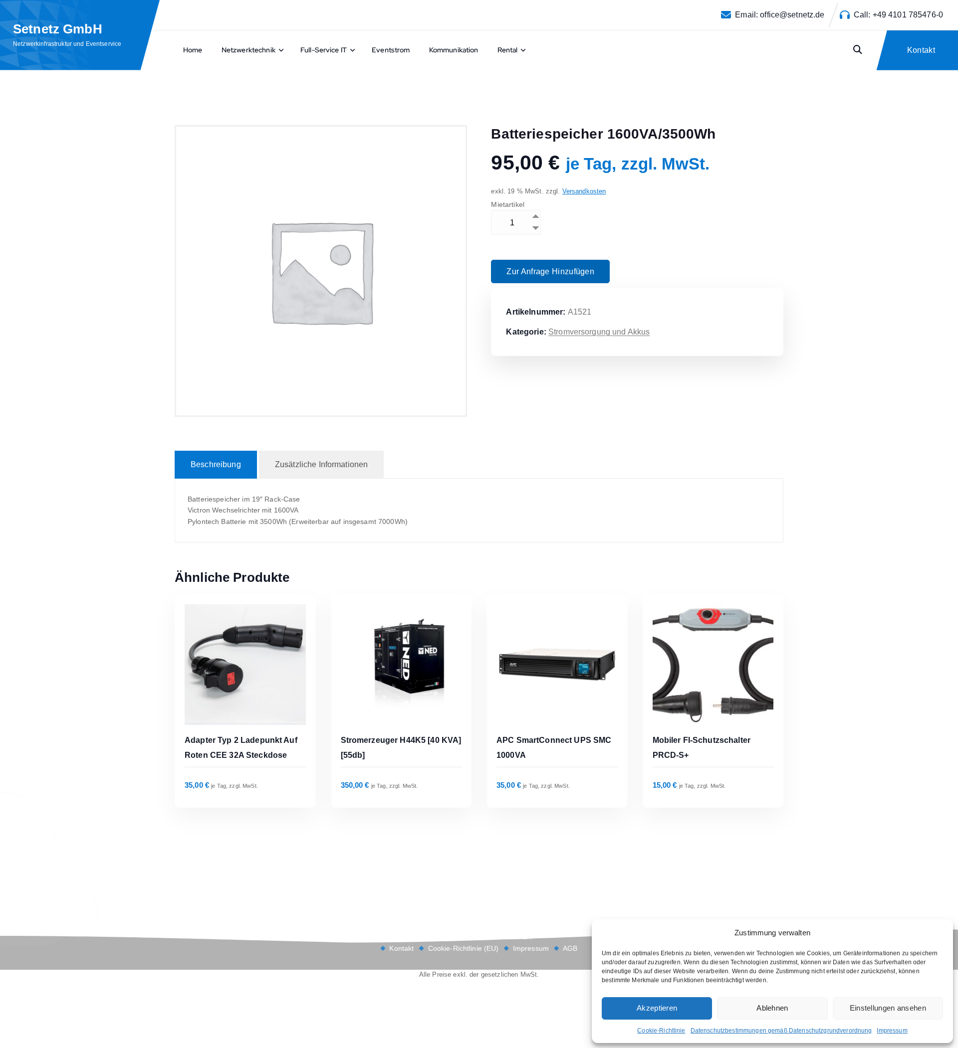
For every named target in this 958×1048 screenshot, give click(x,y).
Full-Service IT (323, 49)
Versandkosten (584, 191)
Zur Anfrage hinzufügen (550, 271)
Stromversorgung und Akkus (599, 332)
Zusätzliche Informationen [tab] (321, 464)
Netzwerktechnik (248, 49)
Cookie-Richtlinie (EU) (463, 948)
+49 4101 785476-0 (908, 14)
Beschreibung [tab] (216, 464)
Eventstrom (391, 49)
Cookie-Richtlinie (661, 1030)
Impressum (892, 1030)
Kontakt (401, 948)
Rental (507, 49)
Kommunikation (454, 49)
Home (193, 49)
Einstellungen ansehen (888, 1008)
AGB (570, 948)
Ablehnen (772, 1008)
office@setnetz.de (792, 14)
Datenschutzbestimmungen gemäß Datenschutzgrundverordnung (781, 1030)
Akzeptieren (657, 1008)
